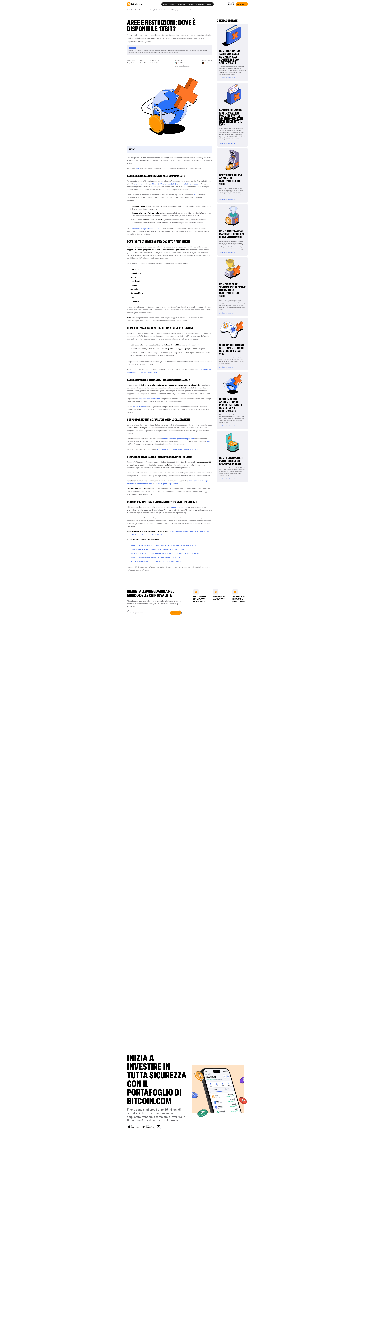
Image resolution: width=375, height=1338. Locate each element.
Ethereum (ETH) (169, 184)
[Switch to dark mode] (229, 4)
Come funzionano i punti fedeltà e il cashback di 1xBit (230, 461)
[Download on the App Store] (133, 1127)
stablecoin (194, 184)
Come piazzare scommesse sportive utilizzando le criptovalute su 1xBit (232, 290)
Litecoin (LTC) (182, 184)
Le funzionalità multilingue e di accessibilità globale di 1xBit (180, 449)
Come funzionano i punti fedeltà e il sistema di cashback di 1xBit (156, 557)
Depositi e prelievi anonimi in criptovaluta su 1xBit (230, 179)
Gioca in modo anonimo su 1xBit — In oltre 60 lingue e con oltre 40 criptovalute (231, 405)
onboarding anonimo (179, 507)
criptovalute (138, 184)
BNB (208, 441)
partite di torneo (139, 406)
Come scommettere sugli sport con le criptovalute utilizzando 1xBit (157, 549)
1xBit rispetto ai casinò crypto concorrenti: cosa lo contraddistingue (157, 561)
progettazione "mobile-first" (150, 398)
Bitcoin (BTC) (157, 184)
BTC (187, 441)
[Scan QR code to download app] (158, 1127)
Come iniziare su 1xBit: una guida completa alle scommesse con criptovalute (229, 56)
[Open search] (233, 4)
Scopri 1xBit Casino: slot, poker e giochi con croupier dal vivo (231, 349)
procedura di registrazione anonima (146, 228)
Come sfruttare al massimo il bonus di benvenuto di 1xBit (231, 234)
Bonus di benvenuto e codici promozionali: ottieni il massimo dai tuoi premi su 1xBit (163, 545)
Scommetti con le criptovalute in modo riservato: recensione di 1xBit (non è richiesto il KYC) (231, 117)
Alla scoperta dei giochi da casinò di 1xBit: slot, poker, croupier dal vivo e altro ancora (164, 553)
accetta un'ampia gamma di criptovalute (178, 438)
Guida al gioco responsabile (167, 483)
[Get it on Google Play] (148, 1127)
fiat (195, 195)
